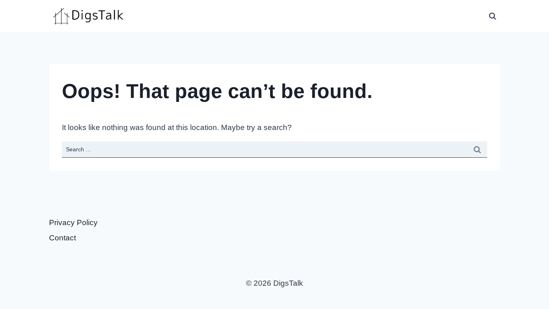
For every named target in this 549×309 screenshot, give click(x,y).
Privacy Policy (73, 222)
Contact (62, 238)
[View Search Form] (492, 16)
